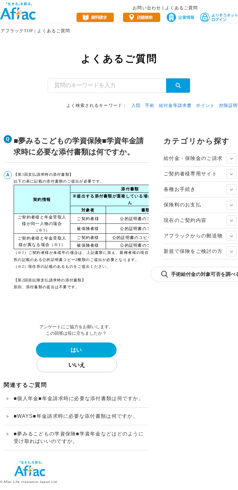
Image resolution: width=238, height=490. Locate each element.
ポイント (205, 105)
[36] (231, 205)
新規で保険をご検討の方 (193, 251)
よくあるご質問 (181, 7)
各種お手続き (180, 189)
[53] (231, 251)
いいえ (76, 365)
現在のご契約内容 (185, 220)
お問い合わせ (147, 7)
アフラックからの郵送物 (193, 235)
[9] (231, 174)
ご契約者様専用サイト (190, 173)
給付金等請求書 (175, 105)
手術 (149, 105)
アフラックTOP (17, 31)
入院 (136, 105)
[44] (231, 236)
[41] (231, 220)
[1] (231, 158)
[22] (231, 189)
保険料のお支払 (182, 204)
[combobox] (107, 85)
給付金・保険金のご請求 (193, 158)
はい (76, 350)
